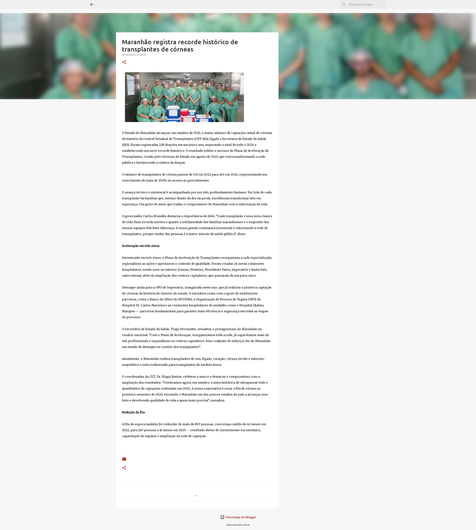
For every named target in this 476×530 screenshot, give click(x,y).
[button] (124, 62)
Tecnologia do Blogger (240, 517)
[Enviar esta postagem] (124, 460)
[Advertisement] (297, 160)
